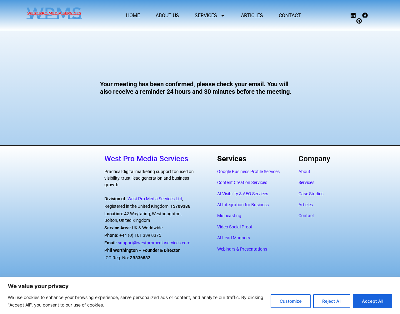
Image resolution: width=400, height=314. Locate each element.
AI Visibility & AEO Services (242, 193)
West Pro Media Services (146, 158)
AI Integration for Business (243, 204)
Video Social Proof (234, 226)
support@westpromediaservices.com (154, 242)
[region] (200, 295)
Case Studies (310, 193)
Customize (291, 301)
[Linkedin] (353, 15)
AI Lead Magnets (233, 237)
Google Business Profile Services (248, 171)
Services (206, 15)
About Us (167, 15)
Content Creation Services (242, 182)
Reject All (331, 301)
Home (133, 15)
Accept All (372, 301)
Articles (252, 15)
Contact (290, 15)
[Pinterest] (359, 21)
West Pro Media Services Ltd (155, 198)
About (304, 171)
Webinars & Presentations (242, 249)
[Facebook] (365, 15)
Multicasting (229, 215)
